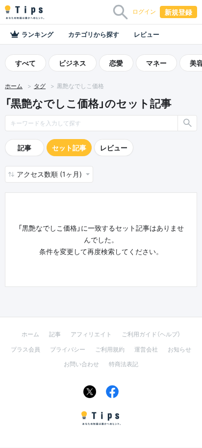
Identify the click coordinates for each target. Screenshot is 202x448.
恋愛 (116, 63)
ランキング (37, 34)
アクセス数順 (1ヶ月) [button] (50, 174)
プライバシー (67, 349)
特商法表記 (123, 364)
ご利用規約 (110, 349)
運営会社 (146, 349)
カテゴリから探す (93, 34)
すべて (25, 63)
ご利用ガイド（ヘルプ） (151, 334)
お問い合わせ (81, 364)
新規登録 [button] (178, 12)
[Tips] (24, 12)
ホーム (14, 86)
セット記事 (69, 147)
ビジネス (72, 63)
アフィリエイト (91, 334)
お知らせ (179, 349)
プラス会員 (25, 349)
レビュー (146, 34)
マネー (156, 63)
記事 (24, 147)
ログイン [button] (144, 11)
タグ (40, 86)
